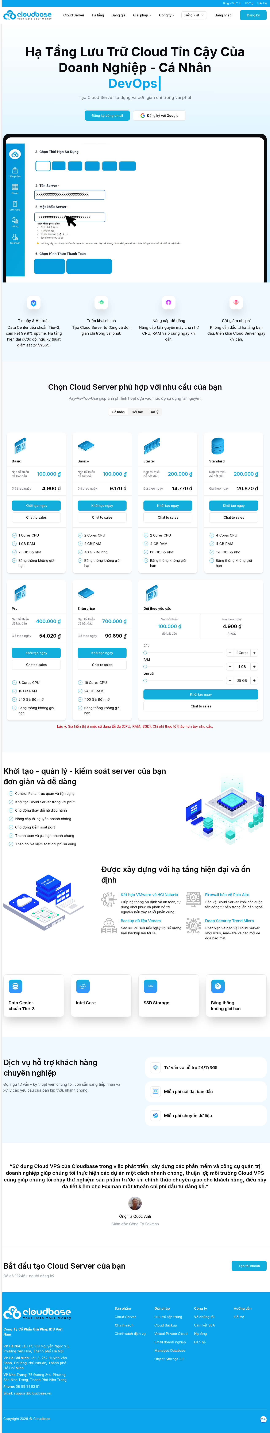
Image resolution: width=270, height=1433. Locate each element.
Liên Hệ (262, 3)
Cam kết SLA (204, 1325)
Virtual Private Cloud (170, 1334)
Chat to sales (36, 517)
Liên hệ (200, 1342)
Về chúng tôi (204, 1317)
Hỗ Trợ (249, 3)
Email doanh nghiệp (170, 1342)
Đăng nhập (223, 15)
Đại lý (154, 412)
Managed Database (169, 1350)
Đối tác (137, 412)
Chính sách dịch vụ (130, 1334)
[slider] (145, 652)
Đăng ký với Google (162, 115)
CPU (146, 645)
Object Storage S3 (169, 1359)
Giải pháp (140, 15)
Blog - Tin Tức (232, 3)
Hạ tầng (98, 15)
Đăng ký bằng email (107, 115)
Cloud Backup (165, 1325)
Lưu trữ (148, 673)
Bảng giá (119, 15)
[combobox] (194, 15)
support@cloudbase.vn (32, 1393)
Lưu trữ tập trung (168, 1317)
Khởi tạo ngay (36, 505)
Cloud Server (73, 15)
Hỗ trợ (239, 1317)
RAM (146, 659)
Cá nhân (118, 412)
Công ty (165, 15)
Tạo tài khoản (249, 1266)
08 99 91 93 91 (28, 1386)
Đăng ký (253, 15)
